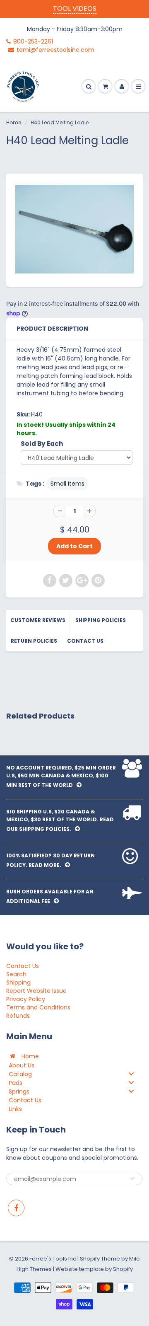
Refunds (18, 1015)
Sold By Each (42, 443)
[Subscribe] (132, 1178)
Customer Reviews (37, 620)
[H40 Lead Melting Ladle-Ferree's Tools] (74, 229)
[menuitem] (74, 1056)
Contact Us (85, 640)
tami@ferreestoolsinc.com (55, 50)
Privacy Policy (25, 999)
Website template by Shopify (94, 1269)
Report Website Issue (36, 991)
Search (16, 974)
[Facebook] (16, 1208)
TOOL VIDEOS (74, 8)
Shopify (90, 1259)
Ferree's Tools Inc (52, 1259)
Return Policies (34, 640)
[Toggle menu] (131, 1074)
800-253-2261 (33, 41)
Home (13, 122)
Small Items (67, 483)
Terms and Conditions (38, 1007)
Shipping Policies (100, 620)
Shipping (18, 982)
